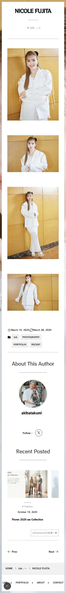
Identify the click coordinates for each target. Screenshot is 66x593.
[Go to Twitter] (38, 432)
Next (51, 551)
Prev (14, 551)
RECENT (36, 344)
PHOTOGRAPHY (31, 337)
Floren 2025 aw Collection (27, 519)
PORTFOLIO (20, 344)
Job (32, 28)
